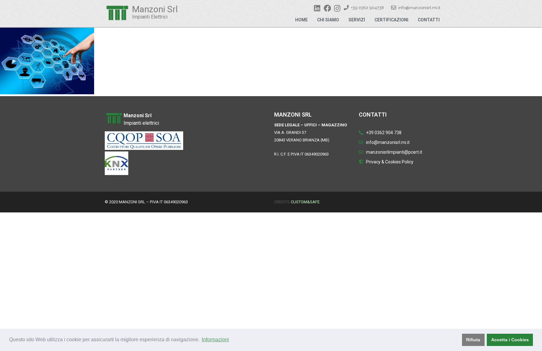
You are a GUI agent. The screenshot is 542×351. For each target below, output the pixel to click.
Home (301, 19)
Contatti (429, 19)
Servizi (356, 19)
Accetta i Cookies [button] (510, 339)
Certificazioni (391, 19)
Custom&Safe (305, 202)
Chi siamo (328, 19)
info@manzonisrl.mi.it (419, 7)
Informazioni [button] (215, 339)
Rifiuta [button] (473, 339)
